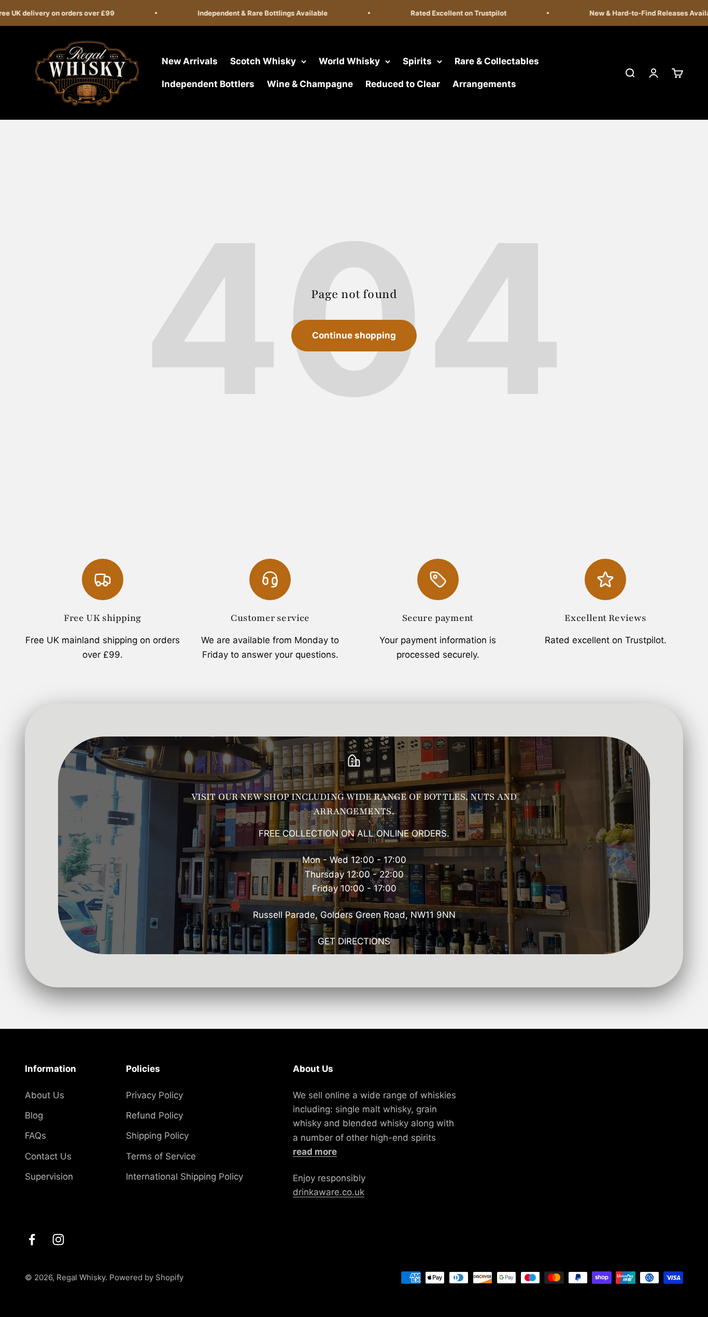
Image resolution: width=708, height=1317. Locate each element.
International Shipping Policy (184, 1176)
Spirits (417, 61)
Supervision (49, 1176)
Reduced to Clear (402, 84)
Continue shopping (354, 335)
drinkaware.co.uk (328, 1192)
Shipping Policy (157, 1135)
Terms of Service (161, 1156)
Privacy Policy (154, 1095)
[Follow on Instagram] (58, 1240)
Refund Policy (154, 1115)
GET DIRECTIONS (354, 941)
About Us (44, 1095)
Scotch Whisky (263, 61)
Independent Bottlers (208, 84)
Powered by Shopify (146, 1277)
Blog (34, 1115)
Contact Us (48, 1156)
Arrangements (484, 84)
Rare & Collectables (497, 61)
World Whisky (349, 61)
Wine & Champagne (310, 84)
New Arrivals (190, 61)
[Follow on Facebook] (32, 1240)
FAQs (35, 1135)
